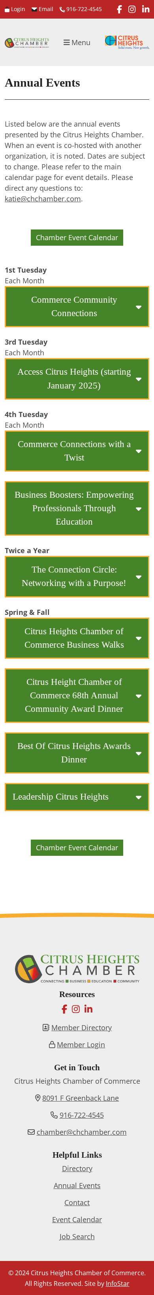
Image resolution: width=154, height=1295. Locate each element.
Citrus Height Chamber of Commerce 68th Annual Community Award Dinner (74, 695)
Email (45, 9)
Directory (77, 1168)
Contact (77, 1202)
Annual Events (77, 1185)
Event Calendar (77, 1219)
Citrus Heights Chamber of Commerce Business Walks (74, 638)
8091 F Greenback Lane (80, 1098)
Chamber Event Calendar (77, 237)
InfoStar (118, 1283)
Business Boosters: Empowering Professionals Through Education (74, 508)
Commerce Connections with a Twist (74, 451)
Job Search (77, 1236)
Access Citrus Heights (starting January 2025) (74, 378)
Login (17, 9)
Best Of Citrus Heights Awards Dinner (74, 752)
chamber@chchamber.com (82, 1132)
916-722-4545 (83, 9)
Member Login (81, 1044)
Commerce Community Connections (74, 306)
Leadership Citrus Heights (61, 797)
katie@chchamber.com (43, 198)
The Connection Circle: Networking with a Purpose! (74, 576)
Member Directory (81, 1027)
